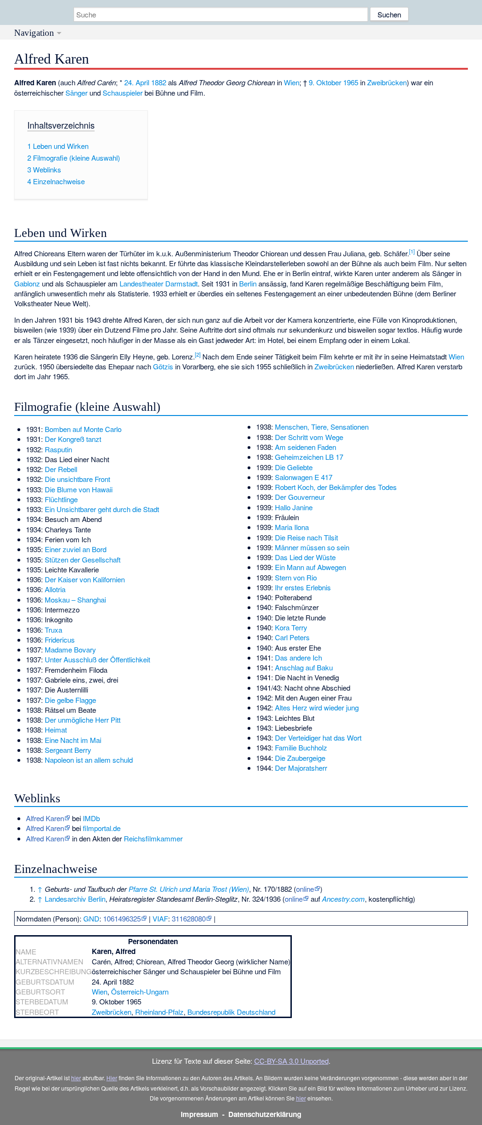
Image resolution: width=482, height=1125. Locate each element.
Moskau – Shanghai (75, 599)
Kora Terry (291, 627)
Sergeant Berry (68, 750)
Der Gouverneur (300, 497)
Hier (111, 1078)
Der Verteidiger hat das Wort (318, 737)
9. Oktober (325, 82)
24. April (136, 82)
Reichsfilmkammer (153, 838)
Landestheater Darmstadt (159, 283)
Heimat (56, 729)
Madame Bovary (70, 649)
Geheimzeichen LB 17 (309, 457)
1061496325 (122, 918)
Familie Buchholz (301, 747)
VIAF (160, 918)
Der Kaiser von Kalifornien (85, 579)
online (305, 889)
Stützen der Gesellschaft (82, 559)
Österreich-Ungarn (140, 991)
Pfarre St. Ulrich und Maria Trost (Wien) (189, 889)
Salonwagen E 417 (303, 477)
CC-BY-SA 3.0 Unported (291, 1061)
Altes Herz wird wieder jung (317, 707)
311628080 (189, 918)
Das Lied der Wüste (305, 557)
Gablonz (27, 283)
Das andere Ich (298, 657)
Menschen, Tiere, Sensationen (322, 427)
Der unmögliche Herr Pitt (82, 720)
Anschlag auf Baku (304, 667)
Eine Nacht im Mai (73, 740)
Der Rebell (61, 469)
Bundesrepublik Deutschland (231, 1012)
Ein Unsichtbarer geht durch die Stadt (102, 509)
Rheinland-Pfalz (159, 1012)
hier (76, 1078)
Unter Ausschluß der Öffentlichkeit (97, 659)
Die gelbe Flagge (70, 700)
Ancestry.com (343, 899)
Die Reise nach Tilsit (306, 537)
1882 (158, 82)
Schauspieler (123, 93)
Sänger (76, 93)
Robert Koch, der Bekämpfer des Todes (336, 487)
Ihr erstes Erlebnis (303, 587)
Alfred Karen (45, 818)
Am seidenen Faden (305, 447)
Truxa (53, 630)
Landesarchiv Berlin (75, 899)
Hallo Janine (294, 507)
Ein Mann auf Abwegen (310, 567)
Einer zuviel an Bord (75, 549)
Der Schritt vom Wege (309, 437)
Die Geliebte (294, 467)
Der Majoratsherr (301, 768)
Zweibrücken (387, 82)
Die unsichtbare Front (77, 479)
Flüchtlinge (61, 499)
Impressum (199, 1114)
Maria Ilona (292, 527)
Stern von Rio (296, 577)
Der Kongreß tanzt (73, 439)
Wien (291, 82)
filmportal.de (101, 828)
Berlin (248, 283)
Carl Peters (292, 637)
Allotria (55, 589)
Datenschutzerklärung (264, 1114)
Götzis (163, 366)
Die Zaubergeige (300, 758)
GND (91, 918)
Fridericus (60, 639)
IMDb (91, 818)
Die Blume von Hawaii (78, 489)
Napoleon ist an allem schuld (89, 760)
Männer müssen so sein (312, 547)
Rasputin (58, 449)
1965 (350, 82)
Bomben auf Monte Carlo (83, 429)
